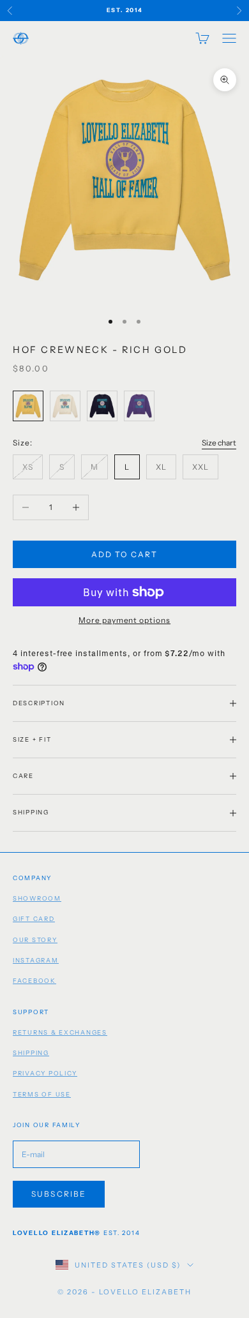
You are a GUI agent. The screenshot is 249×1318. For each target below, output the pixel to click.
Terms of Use (42, 1094)
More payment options (124, 620)
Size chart (219, 442)
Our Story (35, 939)
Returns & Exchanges (60, 1032)
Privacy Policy (45, 1073)
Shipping (31, 1052)
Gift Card (34, 918)
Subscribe (58, 1194)
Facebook (34, 980)
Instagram (36, 960)
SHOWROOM (37, 898)
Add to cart (124, 554)
